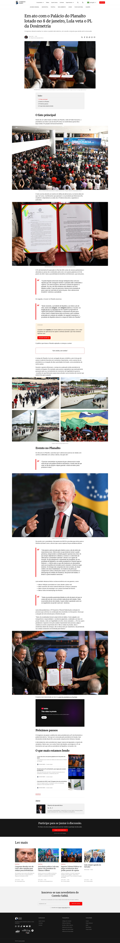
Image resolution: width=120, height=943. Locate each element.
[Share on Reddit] (89, 37)
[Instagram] (18, 926)
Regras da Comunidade (67, 929)
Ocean (70, 7)
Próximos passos (43, 104)
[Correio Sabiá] (20, 2)
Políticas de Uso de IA (67, 927)
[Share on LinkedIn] (87, 37)
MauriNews (88, 927)
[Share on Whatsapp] (92, 37)
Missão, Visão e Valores (67, 925)
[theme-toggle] (83, 2)
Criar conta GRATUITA (60, 830)
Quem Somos (42, 921)
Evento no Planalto (44, 101)
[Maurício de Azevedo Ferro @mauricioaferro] (48, 808)
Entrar (64, 833)
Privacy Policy (64, 907)
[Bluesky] (27, 926)
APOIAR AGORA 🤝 (44, 337)
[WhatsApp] (16, 926)
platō (87, 925)
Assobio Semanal (34, 7)
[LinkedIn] (30, 926)
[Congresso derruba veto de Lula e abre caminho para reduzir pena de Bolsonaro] (25, 855)
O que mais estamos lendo (46, 106)
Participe (102, 2)
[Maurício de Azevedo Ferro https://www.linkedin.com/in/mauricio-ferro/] (52, 808)
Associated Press (21, 881)
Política (53, 7)
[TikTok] (21, 926)
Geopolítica (45, 7)
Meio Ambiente (62, 7)
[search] (78, 2)
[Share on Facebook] (84, 37)
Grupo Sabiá (89, 929)
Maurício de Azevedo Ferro (37, 38)
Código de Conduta (66, 921)
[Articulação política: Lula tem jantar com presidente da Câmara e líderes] (48, 855)
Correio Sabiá (66, 881)
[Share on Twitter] (82, 37)
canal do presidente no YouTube (67, 697)
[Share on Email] (94, 37)
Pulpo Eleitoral (79, 7)
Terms (59, 907)
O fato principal (43, 99)
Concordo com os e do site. (61, 907)
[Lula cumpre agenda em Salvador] (94, 855)
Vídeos (47, 2)
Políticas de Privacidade (67, 931)
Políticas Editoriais (66, 923)
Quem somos (54, 2)
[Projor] (27, 931)
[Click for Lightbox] (60, 158)
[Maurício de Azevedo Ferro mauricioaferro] (50, 808)
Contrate (62, 2)
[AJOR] (17, 931)
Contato (40, 925)
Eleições (88, 7)
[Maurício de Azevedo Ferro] (26, 37)
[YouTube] (24, 926)
